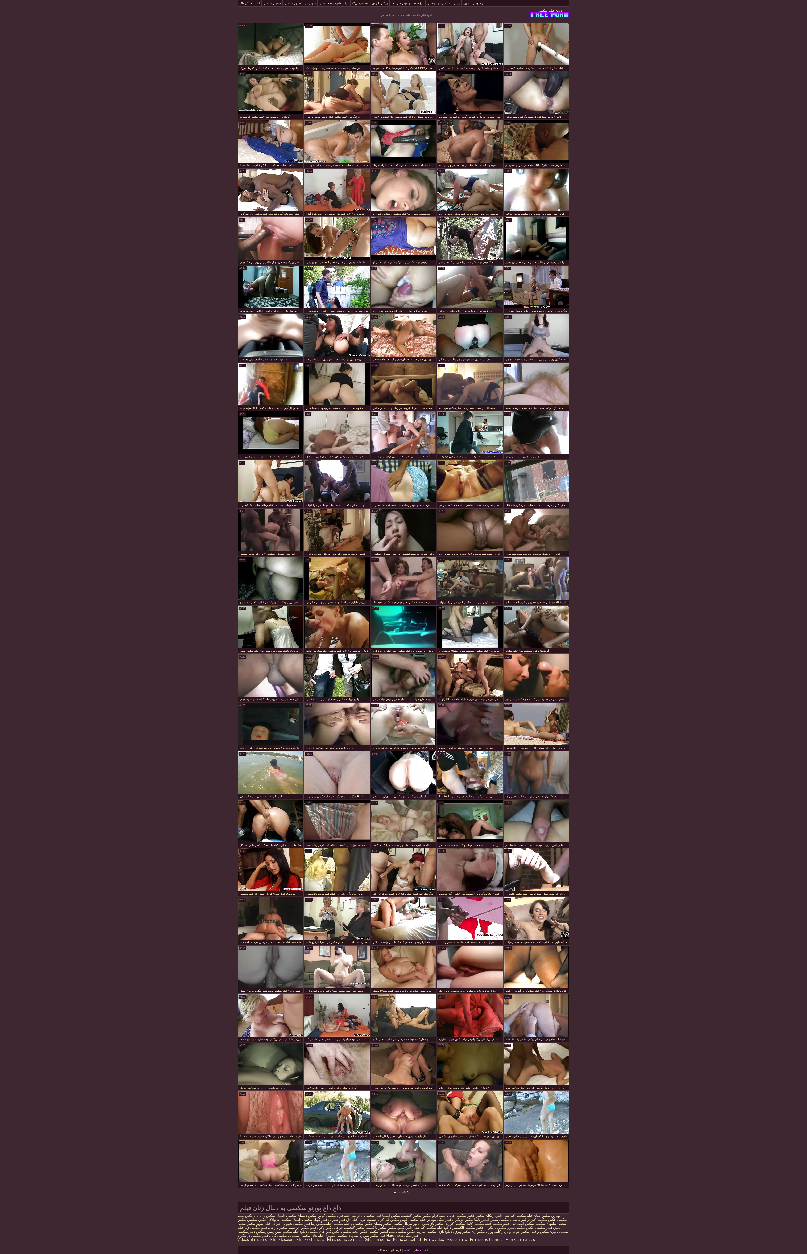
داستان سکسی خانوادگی (284, 1220)
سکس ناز (437, 1224)
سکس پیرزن (462, 1232)
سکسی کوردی (454, 1224)
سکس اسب (525, 1224)
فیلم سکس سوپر (373, 1236)
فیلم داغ (351, 1220)
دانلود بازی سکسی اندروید (433, 1232)
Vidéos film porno (252, 1240)
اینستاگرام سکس (434, 1216)
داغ (347, 3)
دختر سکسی (246, 1232)
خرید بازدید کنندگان (389, 1250)
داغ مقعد (419, 3)
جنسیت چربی (367, 1220)
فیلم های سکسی (312, 1236)
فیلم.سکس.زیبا (321, 1224)
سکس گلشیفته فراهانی (348, 1228)
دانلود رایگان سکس (489, 1216)
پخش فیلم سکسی (547, 1228)
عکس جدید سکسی (354, 1232)
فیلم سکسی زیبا (255, 1228)
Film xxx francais (310, 1240)
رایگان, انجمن (380, 3)
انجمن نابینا (481, 1220)
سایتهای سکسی (546, 1224)
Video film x (457, 1240)
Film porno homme (486, 1240)
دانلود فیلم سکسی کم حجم (432, 1228)
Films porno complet (344, 1240)
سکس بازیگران (462, 1220)
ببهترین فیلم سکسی (422, 1220)
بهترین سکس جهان (547, 1216)
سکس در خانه (277, 1228)
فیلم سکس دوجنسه (302, 1228)
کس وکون (324, 1228)
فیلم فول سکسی (338, 1216)
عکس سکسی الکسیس (467, 1228)
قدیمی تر (310, 3)
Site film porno (377, 1240)
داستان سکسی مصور (505, 1220)
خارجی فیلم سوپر (268, 1224)
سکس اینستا (390, 1216)
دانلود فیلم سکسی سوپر (290, 1232)
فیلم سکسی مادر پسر (366, 1216)
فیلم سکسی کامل (478, 1224)
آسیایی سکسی (293, 3)
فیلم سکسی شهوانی (296, 1224)
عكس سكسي (256, 1220)
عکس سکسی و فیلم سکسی (353, 1224)
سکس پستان (382, 1224)
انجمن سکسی (378, 1232)
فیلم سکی (443, 1220)
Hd (258, 3)
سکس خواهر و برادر (516, 1232)
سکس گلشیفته (411, 1216)
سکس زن (478, 1232)
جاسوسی (477, 3)
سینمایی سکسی (288, 1236)
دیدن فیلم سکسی (549, 11)
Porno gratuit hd (407, 1240)
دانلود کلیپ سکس (400, 1228)
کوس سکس (316, 1216)
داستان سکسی (296, 1216)
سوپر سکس (264, 1232)
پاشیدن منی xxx (400, 3)
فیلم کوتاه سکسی (314, 1220)
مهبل (466, 3)
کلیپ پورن (493, 1232)
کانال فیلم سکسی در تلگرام (256, 1236)
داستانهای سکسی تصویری (342, 1236)
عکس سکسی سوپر (520, 1228)
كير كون (383, 1220)
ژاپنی (457, 3)
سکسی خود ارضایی (438, 3)
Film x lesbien (281, 1240)
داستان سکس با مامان (269, 1216)
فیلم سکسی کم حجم (518, 1216)
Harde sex (394, 1236)
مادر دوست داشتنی (330, 3)
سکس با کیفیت (376, 1228)
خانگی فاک (246, 3)
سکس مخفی (246, 1224)
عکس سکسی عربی (460, 1216)
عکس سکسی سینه (401, 1232)
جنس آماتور (421, 1224)
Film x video (434, 1240)
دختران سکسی (272, 3)
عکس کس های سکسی (324, 1232)
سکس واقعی (539, 1232)
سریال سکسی (402, 1224)
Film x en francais (520, 1240)
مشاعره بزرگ (360, 3)
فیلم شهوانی (336, 1220)
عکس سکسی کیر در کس (538, 1220)
